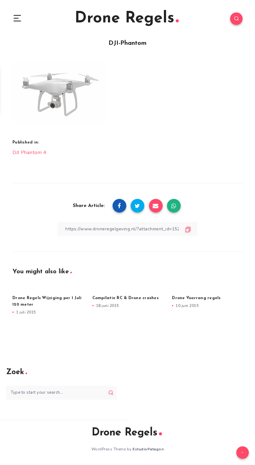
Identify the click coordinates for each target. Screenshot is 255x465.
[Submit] (111, 392)
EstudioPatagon (148, 449)
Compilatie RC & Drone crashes (125, 298)
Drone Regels (124, 18)
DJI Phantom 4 (29, 152)
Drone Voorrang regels (196, 298)
